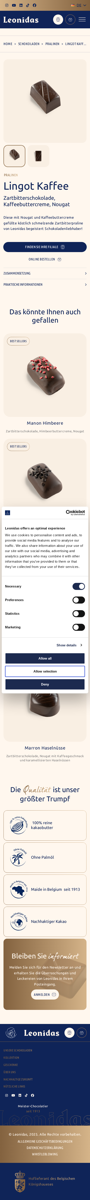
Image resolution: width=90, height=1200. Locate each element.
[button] (14, 156)
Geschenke (10, 1065)
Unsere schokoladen (17, 1050)
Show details (66, 645)
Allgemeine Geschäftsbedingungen (45, 1141)
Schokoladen (29, 44)
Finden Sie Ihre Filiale (41, 247)
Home (7, 44)
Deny (45, 684)
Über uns (9, 1072)
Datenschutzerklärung (45, 1148)
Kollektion (11, 1058)
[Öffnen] (82, 19)
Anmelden (42, 995)
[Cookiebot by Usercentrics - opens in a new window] (66, 513)
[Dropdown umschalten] (85, 5)
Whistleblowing (45, 1154)
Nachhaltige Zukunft (18, 1079)
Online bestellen (42, 259)
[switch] (79, 600)
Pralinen (52, 44)
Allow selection (45, 671)
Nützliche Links (14, 1086)
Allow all (45, 658)
